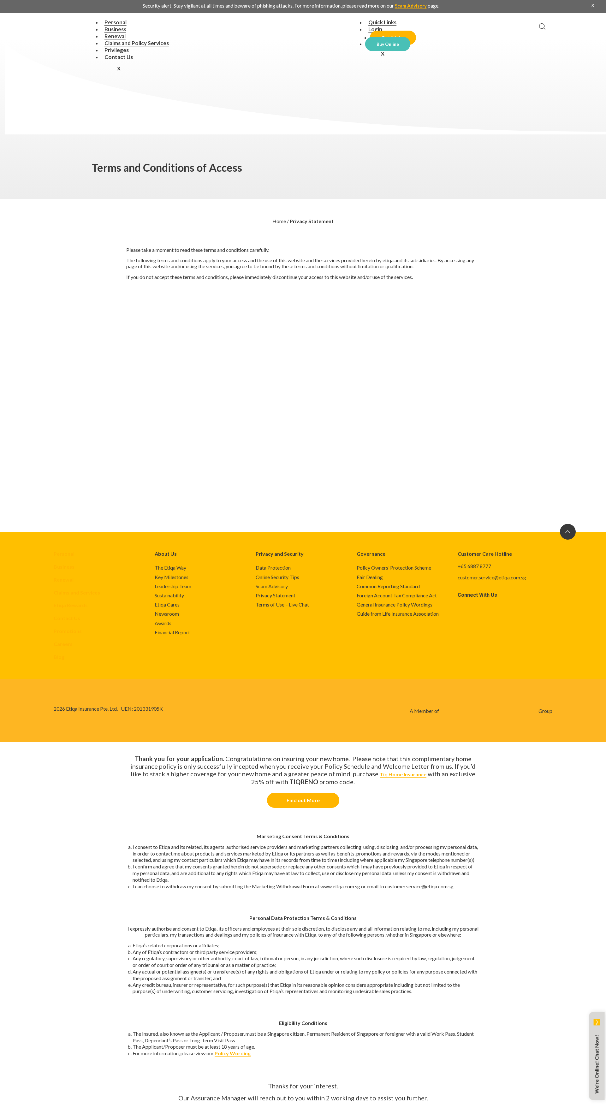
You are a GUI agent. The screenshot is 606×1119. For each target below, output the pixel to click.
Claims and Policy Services (136, 43)
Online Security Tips (277, 577)
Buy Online (388, 44)
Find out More (303, 800)
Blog (59, 657)
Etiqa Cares (167, 604)
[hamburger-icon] (330, 23)
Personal (64, 554)
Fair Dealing (370, 577)
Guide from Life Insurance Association (398, 614)
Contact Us (118, 57)
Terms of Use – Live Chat (282, 604)
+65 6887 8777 (474, 566)
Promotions (68, 631)
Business (64, 567)
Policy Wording (233, 1053)
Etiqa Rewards (71, 605)
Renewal (64, 580)
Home (279, 221)
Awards (163, 623)
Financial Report (172, 632)
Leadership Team (173, 586)
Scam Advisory (411, 6)
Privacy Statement (275, 595)
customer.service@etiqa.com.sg (492, 577)
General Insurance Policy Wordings (394, 604)
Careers (63, 644)
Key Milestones (171, 577)
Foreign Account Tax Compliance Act (397, 595)
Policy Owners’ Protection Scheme (394, 568)
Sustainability (169, 595)
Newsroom (167, 614)
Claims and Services (77, 592)
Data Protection (273, 568)
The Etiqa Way (170, 568)
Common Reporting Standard (388, 586)
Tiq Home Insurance (403, 774)
